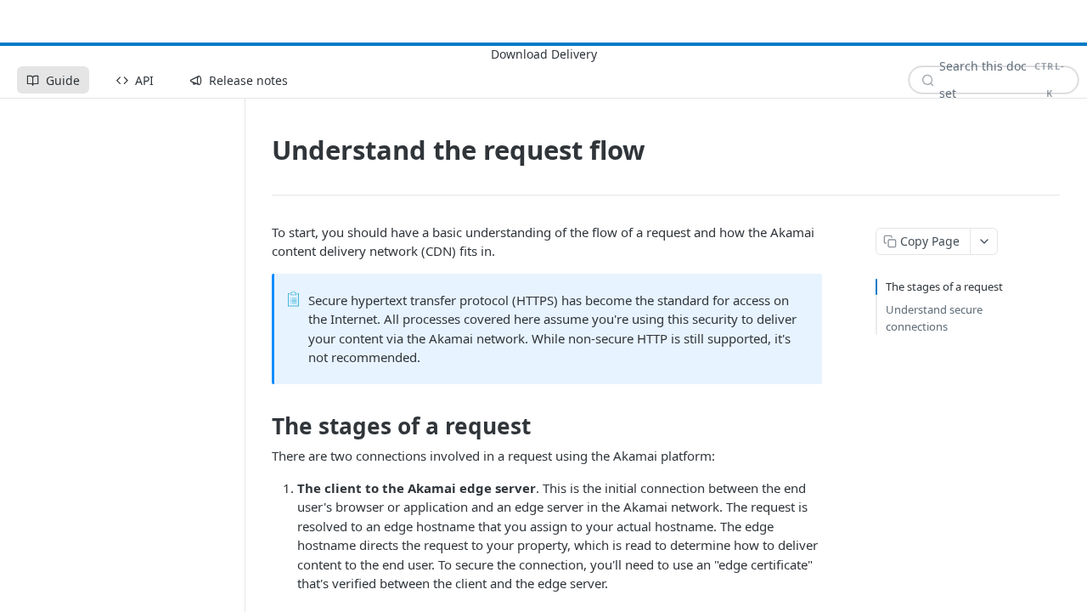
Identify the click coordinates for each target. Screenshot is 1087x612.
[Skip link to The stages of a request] (260, 426)
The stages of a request (944, 286)
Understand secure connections (934, 318)
